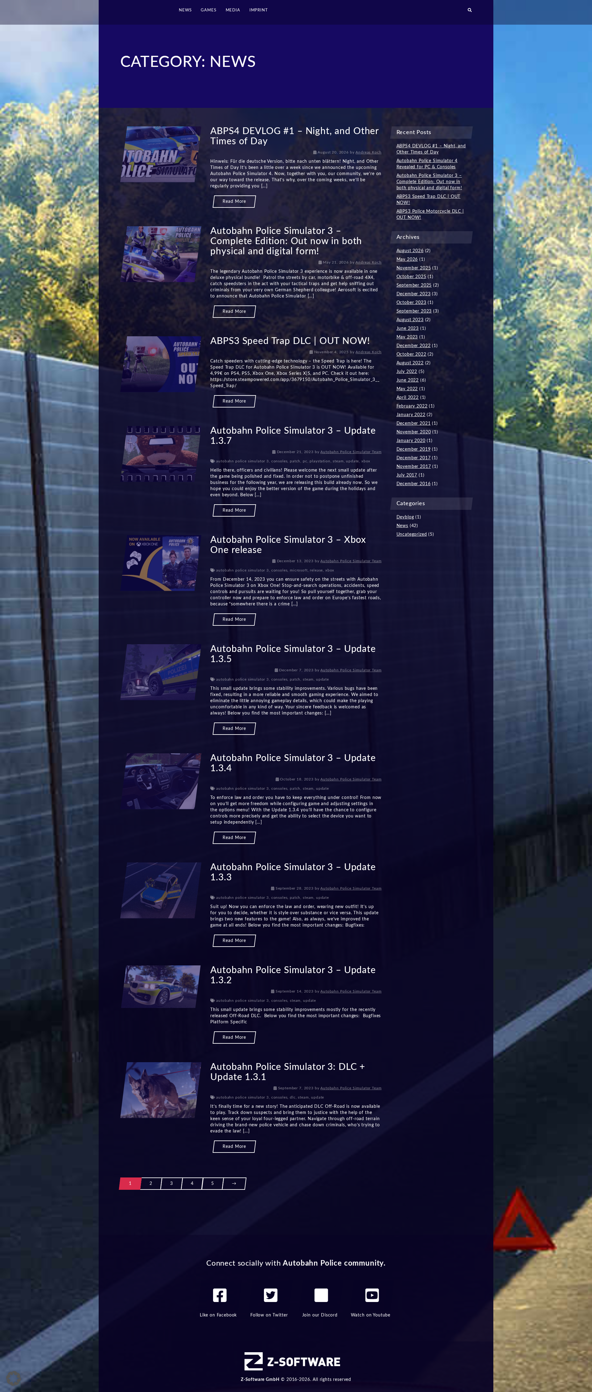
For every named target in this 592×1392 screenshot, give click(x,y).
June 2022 (408, 380)
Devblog (405, 517)
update (352, 461)
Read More (234, 201)
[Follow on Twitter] (271, 1295)
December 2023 (414, 294)
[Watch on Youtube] (372, 1295)
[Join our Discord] (321, 1295)
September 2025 (414, 285)
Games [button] (208, 10)
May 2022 (407, 389)
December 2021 (414, 423)
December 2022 (414, 346)
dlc (293, 1097)
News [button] (185, 10)
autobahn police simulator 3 (242, 461)
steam (338, 461)
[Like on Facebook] (220, 1295)
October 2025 (411, 277)
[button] (470, 12)
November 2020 (414, 432)
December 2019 (414, 449)
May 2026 (407, 259)
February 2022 (412, 406)
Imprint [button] (258, 10)
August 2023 (410, 320)
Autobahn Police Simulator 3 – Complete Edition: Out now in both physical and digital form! (286, 241)
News (402, 526)
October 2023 (411, 303)
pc (305, 461)
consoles (279, 461)
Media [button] (233, 10)
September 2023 (414, 311)
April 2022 (408, 397)
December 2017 (414, 458)
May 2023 (407, 337)
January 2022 (411, 415)
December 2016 (414, 484)
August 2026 (410, 251)
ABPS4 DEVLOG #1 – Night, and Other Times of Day (431, 149)
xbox (365, 461)
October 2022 (411, 354)
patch (295, 461)
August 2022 (410, 363)
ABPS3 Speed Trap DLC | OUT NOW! (290, 341)
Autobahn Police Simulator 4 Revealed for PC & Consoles (427, 164)
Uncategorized (412, 534)
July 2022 (407, 372)
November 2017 (414, 467)
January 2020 (411, 441)
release (316, 570)
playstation (320, 461)
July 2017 (407, 475)
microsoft (299, 570)
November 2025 (414, 268)
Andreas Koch (368, 152)
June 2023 (408, 328)
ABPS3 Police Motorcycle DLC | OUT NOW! (430, 214)
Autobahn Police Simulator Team (350, 452)
